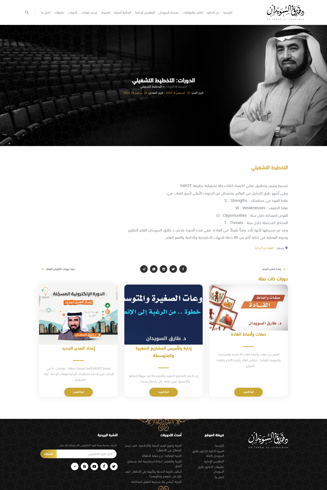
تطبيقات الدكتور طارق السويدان (211, 469)
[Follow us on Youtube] (94, 466)
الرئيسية (227, 12)
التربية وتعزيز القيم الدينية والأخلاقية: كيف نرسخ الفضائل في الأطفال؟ (153, 448)
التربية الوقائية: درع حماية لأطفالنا (162, 456)
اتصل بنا (45, 12)
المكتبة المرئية (122, 12)
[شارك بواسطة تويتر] (173, 269)
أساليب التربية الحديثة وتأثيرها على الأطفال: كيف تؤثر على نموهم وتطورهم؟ (153, 474)
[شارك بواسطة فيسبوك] (183, 269)
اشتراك (48, 454)
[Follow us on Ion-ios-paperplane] (75, 466)
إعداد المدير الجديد (271, 269)
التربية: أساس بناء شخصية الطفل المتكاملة (156, 482)
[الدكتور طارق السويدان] (285, 12)
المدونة (105, 12)
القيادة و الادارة (264, 248)
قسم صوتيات (89, 12)
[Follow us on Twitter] (114, 466)
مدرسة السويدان (169, 12)
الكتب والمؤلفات (193, 12)
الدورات (72, 12)
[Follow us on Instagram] (84, 466)
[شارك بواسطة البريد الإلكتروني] (144, 269)
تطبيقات (59, 12)
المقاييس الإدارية (145, 12)
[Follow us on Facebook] (104, 466)
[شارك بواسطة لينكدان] (163, 269)
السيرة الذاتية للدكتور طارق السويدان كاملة (208, 453)
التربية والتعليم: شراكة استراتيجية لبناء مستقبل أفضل (154, 464)
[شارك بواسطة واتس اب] (153, 269)
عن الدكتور (213, 12)
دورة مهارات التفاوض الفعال (60, 269)
